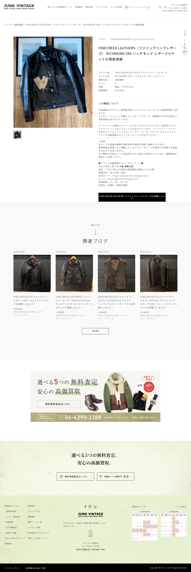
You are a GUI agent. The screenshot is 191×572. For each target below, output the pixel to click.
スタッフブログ (102, 7)
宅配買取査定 (11, 511)
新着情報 (31, 517)
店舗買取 (9, 522)
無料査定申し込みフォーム (38, 533)
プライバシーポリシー (12, 568)
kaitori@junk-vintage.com (175, 11)
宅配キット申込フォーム (37, 538)
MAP (91, 536)
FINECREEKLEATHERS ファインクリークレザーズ (132, 38)
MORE (95, 331)
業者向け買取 (11, 533)
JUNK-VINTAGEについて (14, 538)
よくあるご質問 (34, 527)
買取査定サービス (11, 506)
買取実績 (89, 7)
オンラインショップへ (137, 7)
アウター (102, 38)
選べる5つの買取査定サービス (60, 7)
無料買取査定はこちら (76, 476)
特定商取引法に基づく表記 (35, 568)
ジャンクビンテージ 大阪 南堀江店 (115, 166)
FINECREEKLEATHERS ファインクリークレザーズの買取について (132, 197)
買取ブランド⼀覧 (35, 522)
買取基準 (79, 7)
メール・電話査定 (13, 517)
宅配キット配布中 (116, 476)
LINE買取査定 (11, 527)
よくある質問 (116, 7)
